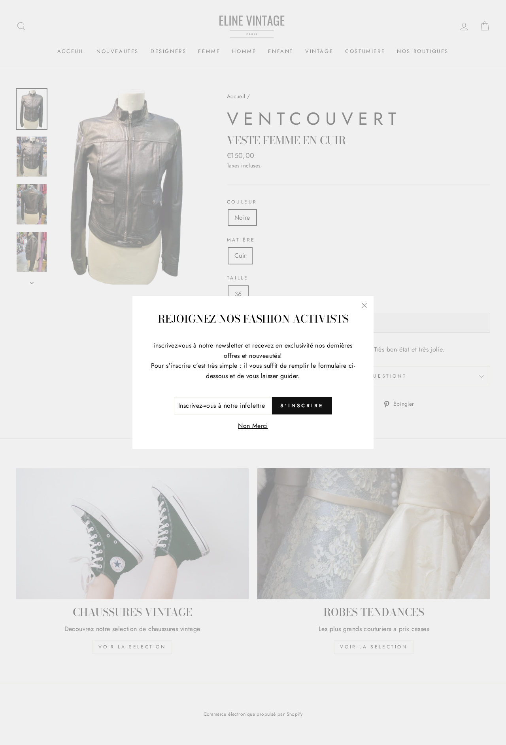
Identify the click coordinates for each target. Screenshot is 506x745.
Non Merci (253, 425)
